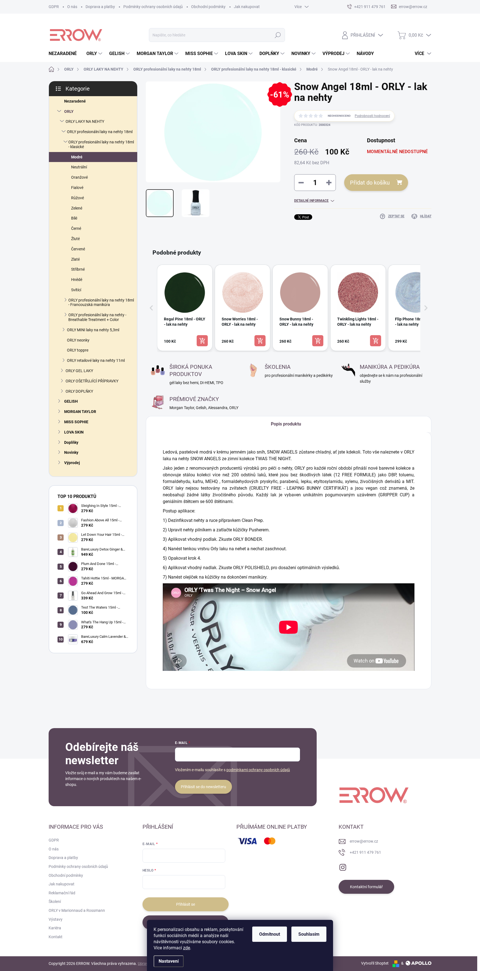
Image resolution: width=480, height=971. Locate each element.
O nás (72, 6)
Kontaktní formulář (366, 887)
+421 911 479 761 (365, 852)
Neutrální (79, 167)
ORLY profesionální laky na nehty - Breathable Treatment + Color (97, 317)
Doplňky (71, 442)
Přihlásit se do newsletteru (203, 787)
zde (186, 947)
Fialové (77, 187)
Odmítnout (269, 934)
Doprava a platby (100, 6)
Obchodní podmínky (208, 6)
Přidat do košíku (370, 182)
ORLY (69, 111)
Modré (76, 157)
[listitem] (184, 308)
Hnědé (76, 279)
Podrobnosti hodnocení (372, 116)
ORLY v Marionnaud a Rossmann (77, 910)
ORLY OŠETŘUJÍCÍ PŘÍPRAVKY (92, 381)
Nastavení (169, 961)
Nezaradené (75, 101)
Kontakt (55, 937)
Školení (55, 901)
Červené (78, 249)
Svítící (76, 290)
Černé (76, 228)
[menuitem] (65, 53)
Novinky (71, 452)
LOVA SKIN (74, 432)
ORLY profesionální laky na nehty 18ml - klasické (101, 144)
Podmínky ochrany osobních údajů (153, 6)
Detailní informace (311, 201)
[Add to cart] (202, 340)
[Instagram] (343, 866)
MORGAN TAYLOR (80, 411)
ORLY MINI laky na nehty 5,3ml (93, 330)
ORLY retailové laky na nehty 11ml (96, 360)
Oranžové (79, 177)
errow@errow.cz (364, 841)
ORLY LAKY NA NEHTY (85, 121)
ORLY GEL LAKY (79, 371)
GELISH (71, 401)
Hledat (278, 35)
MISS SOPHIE (76, 422)
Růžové (77, 198)
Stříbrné (78, 269)
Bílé (74, 218)
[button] (151, 307)
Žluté (75, 238)
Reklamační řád (62, 893)
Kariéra (55, 928)
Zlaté (75, 259)
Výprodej (72, 462)
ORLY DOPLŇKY (79, 391)
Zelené (76, 208)
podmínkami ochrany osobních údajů (258, 770)
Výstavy (55, 919)
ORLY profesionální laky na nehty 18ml (99, 132)
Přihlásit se (185, 904)
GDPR (54, 6)
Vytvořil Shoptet (375, 963)
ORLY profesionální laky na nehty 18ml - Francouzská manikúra (101, 302)
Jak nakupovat (247, 6)
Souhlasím (308, 934)
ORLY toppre (77, 350)
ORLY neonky (78, 340)
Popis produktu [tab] (286, 424)
